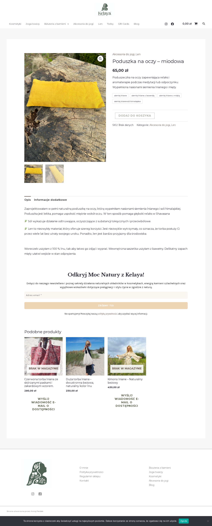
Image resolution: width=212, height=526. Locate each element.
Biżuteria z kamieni (55, 23)
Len (100, 23)
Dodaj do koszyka (135, 115)
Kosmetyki (15, 23)
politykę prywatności (107, 314)
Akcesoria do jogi (83, 23)
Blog (136, 23)
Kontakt (84, 480)
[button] (203, 24)
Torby (110, 23)
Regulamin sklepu (90, 476)
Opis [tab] (27, 199)
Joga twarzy (33, 23)
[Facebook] (172, 23)
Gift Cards (123, 23)
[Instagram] (166, 23)
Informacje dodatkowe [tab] (50, 199)
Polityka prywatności (91, 472)
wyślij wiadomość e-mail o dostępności (43, 404)
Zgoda (183, 521)
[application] (67, 23)
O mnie (84, 467)
